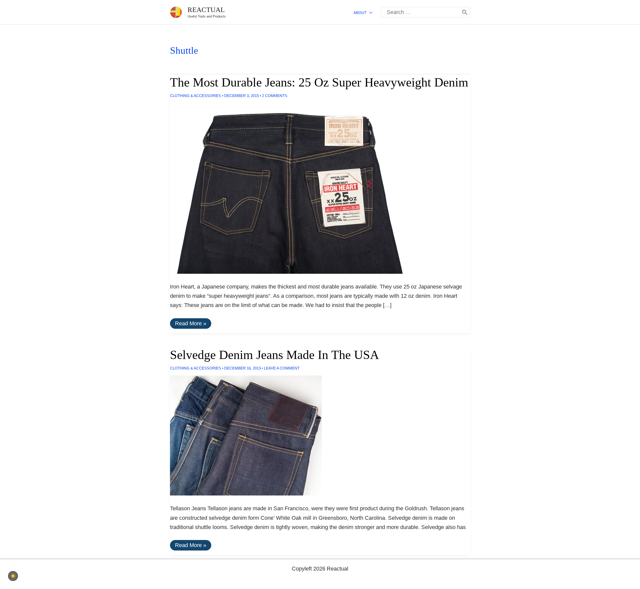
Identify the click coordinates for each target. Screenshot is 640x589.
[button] (369, 12)
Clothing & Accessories (195, 96)
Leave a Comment (282, 368)
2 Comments (274, 96)
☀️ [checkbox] (13, 576)
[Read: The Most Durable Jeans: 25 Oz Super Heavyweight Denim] (290, 188)
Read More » (190, 324)
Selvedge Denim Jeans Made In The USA (274, 355)
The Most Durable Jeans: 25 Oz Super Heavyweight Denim (319, 82)
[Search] (464, 12)
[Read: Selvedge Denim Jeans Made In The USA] (242, 435)
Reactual (206, 10)
